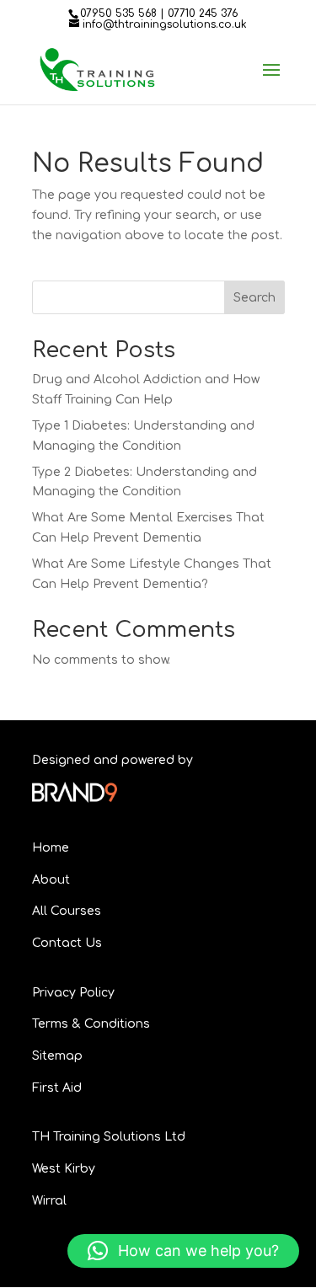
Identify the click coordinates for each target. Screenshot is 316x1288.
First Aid (57, 1088)
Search (254, 297)
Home (50, 848)
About (51, 880)
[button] (183, 1251)
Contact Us (67, 943)
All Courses (66, 911)
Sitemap (57, 1056)
